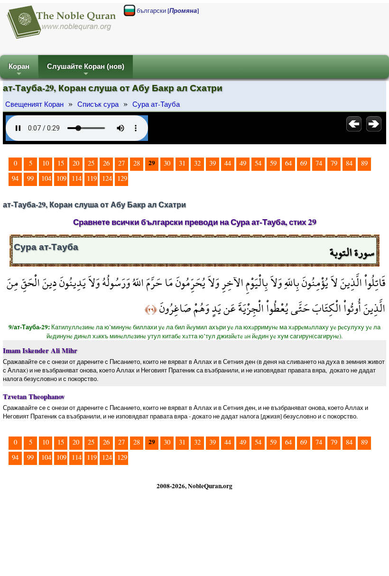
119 (92, 178)
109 (61, 178)
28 (136, 162)
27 (121, 162)
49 (243, 162)
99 (30, 178)
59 (273, 162)
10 (45, 162)
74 (318, 162)
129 (122, 178)
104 (46, 178)
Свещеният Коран (34, 104)
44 (227, 162)
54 (258, 162)
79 (334, 162)
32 (197, 162)
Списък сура (98, 104)
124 (107, 178)
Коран (19, 70)
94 (15, 178)
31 (182, 162)
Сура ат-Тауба (156, 104)
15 (60, 162)
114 (77, 178)
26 (106, 162)
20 (76, 162)
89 (364, 162)
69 (303, 162)
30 (167, 162)
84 (349, 162)
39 (212, 162)
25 (91, 162)
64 (288, 162)
